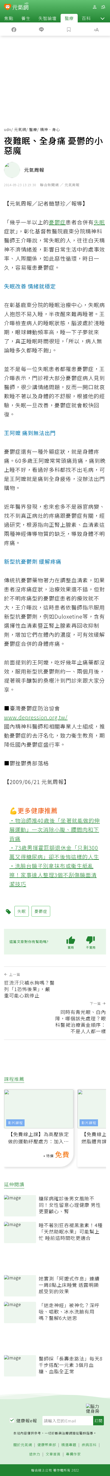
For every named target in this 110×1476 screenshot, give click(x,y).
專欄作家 (73, 1454)
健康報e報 (26, 1420)
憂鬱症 (57, 222)
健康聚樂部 (46, 1445)
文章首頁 (53, 1454)
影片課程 (15, 1122)
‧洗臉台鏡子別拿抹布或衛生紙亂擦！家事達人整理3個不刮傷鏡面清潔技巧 (53, 875)
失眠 (99, 222)
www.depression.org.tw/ (36, 717)
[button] (102, 18)
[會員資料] (94, 7)
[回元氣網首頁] (20, 7)
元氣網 (20, 129)
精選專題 (68, 1445)
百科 (86, 18)
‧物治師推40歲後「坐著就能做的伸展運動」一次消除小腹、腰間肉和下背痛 (54, 829)
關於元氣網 (22, 1445)
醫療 (69, 18)
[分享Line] (41, 29)
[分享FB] (14, 29)
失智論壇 (47, 18)
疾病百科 (89, 1445)
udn (7, 129)
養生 (25, 18)
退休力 (34, 1454)
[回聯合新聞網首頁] (7, 7)
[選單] (103, 7)
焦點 (8, 18)
